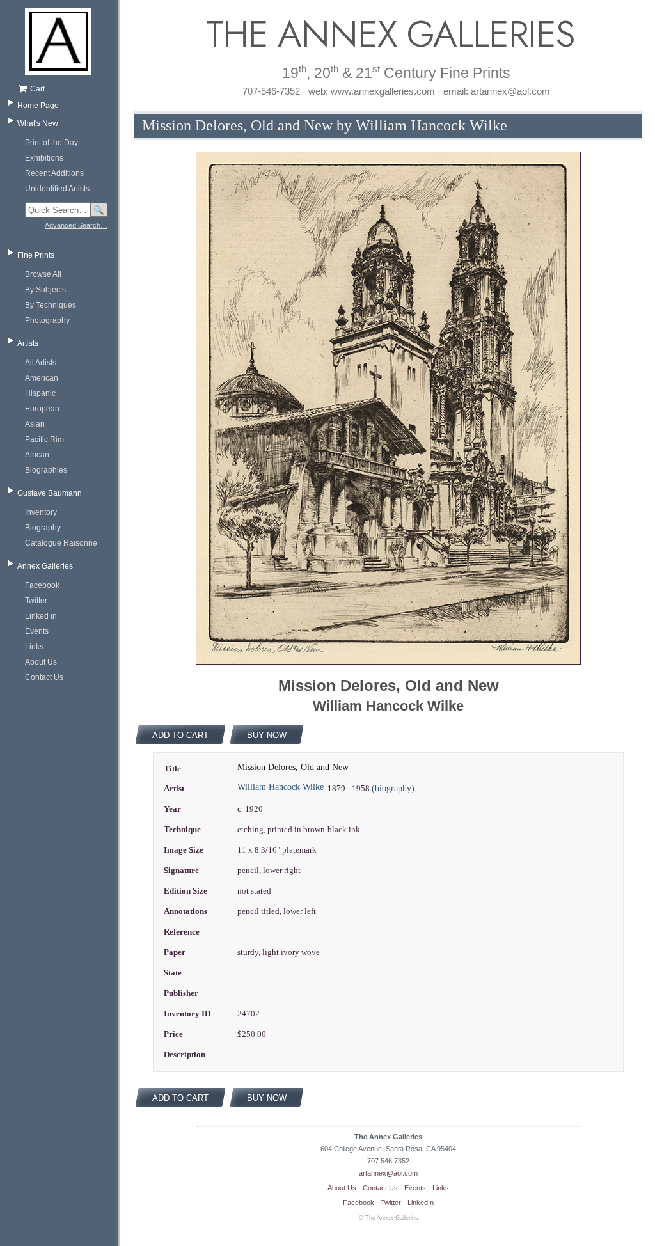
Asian (35, 424)
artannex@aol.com (388, 1173)
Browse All (43, 274)
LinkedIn (420, 1202)
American (41, 378)
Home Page (38, 105)
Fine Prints (35, 255)
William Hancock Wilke (280, 787)
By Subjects (45, 289)
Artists (27, 343)
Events (37, 631)
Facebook (42, 585)
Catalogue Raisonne (61, 543)
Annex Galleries (45, 566)
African (37, 454)
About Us (41, 662)
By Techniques (50, 305)
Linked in (41, 615)
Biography (43, 527)
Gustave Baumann (49, 493)
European (42, 408)
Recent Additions (54, 173)
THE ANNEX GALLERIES (388, 34)
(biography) (393, 788)
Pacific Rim (44, 439)
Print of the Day (51, 142)
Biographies (46, 470)
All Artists (40, 362)
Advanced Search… (76, 225)
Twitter (36, 600)
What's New (37, 123)
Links (34, 646)
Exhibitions (44, 158)
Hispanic (40, 393)
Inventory (41, 512)
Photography (47, 320)
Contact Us (44, 677)
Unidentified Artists (57, 188)
